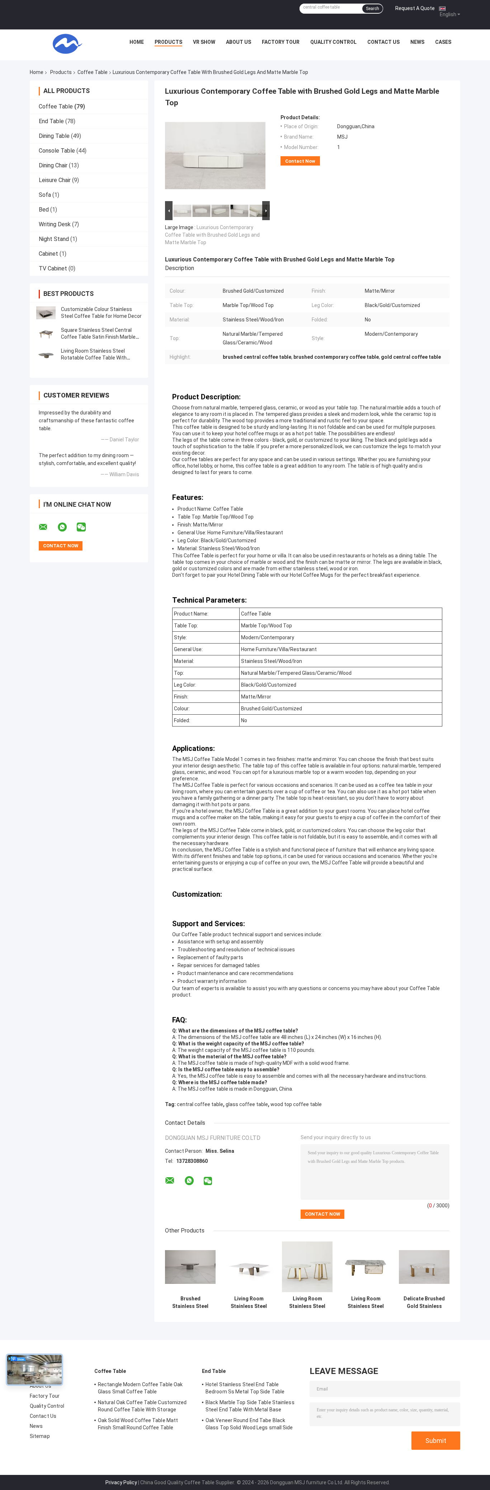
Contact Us (383, 42)
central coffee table (200, 1104)
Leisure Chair (55, 180)
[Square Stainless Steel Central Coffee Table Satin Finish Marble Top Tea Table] (46, 333)
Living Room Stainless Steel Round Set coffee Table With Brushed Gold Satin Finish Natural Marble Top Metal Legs (307, 1302)
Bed (44, 209)
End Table (51, 121)
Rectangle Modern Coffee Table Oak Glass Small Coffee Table (140, 1388)
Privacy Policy (121, 1482)
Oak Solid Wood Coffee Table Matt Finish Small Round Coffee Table (138, 1423)
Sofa (45, 194)
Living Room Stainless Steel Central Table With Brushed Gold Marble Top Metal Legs (249, 1302)
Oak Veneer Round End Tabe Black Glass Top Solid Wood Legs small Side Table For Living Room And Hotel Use (249, 1425)
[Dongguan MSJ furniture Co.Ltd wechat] (86, 527)
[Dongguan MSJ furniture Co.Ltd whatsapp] (67, 527)
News (417, 42)
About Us (238, 42)
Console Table (57, 150)
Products (168, 42)
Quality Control (333, 42)
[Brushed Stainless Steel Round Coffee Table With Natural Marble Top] (190, 1266)
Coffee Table (92, 72)
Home (136, 42)
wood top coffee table (296, 1104)
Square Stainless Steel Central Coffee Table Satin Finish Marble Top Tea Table (98, 337)
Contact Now (300, 161)
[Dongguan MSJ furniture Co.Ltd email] (48, 527)
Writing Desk (55, 224)
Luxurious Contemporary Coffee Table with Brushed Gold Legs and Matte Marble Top (212, 234)
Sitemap (40, 1436)
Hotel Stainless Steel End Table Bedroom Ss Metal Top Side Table (245, 1388)
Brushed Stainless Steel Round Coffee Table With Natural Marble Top (190, 1302)
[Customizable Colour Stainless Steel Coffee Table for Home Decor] (46, 312)
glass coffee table (247, 1104)
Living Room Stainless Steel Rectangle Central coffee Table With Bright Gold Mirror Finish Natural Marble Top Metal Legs (365, 1302)
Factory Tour (281, 42)
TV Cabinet (53, 268)
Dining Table (54, 136)
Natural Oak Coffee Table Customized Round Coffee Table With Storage (142, 1406)
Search (372, 8)
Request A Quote (415, 8)
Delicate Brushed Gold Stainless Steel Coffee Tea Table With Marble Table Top (424, 1302)
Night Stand (54, 239)
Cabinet (48, 253)
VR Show (204, 42)
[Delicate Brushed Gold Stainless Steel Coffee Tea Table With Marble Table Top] (424, 1266)
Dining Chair (53, 165)
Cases (443, 42)
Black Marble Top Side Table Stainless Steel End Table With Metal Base (250, 1406)
